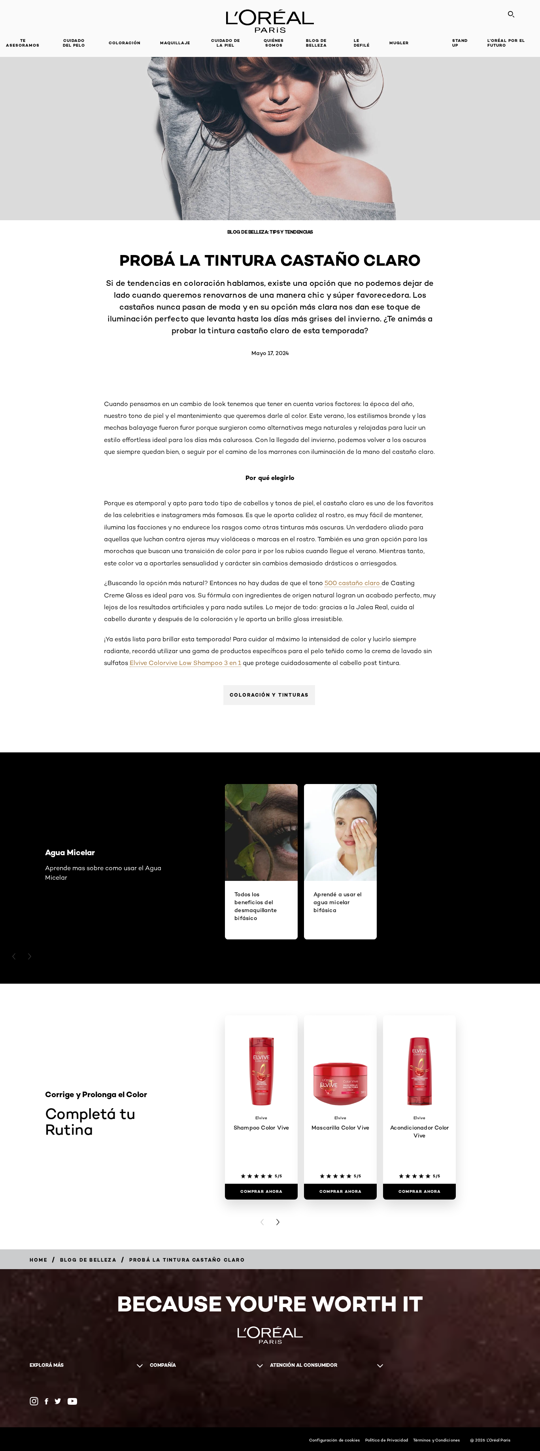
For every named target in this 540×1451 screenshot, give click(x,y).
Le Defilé (362, 43)
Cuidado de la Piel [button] (225, 43)
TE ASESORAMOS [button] (23, 43)
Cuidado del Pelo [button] (74, 43)
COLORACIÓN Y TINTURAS (269, 695)
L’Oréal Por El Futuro (506, 43)
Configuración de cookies (334, 1440)
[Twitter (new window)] (58, 1401)
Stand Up (460, 43)
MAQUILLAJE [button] (175, 42)
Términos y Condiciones (436, 1440)
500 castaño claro (353, 583)
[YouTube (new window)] (72, 1401)
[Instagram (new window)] (34, 1401)
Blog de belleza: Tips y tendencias (270, 232)
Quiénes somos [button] (274, 43)
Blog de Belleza (316, 43)
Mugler (399, 42)
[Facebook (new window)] (46, 1401)
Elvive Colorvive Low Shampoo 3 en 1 (185, 663)
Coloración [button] (124, 42)
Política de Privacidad (386, 1440)
